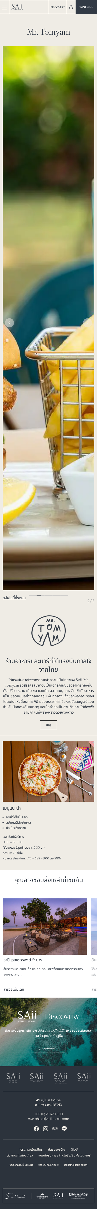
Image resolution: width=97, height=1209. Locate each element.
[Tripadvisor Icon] (55, 1128)
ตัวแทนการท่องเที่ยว (20, 1155)
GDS (74, 1149)
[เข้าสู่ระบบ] (70, 7)
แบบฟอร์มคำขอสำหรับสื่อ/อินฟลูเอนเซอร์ (64, 1155)
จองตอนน (86, 7)
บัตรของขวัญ (56, 1149)
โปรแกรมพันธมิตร (31, 1149)
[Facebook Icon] (36, 1128)
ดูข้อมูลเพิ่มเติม (48, 1048)
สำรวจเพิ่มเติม (13, 989)
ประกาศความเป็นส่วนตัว (21, 1165)
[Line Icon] (64, 1128)
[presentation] (9, 322)
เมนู (48, 725)
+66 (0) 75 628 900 (48, 1114)
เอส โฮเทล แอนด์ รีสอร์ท (76, 1165)
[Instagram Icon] (45, 1128)
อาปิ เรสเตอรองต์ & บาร (22, 959)
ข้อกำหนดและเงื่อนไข (48, 1165)
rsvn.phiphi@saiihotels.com (48, 1119)
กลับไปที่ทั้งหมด (14, 597)
